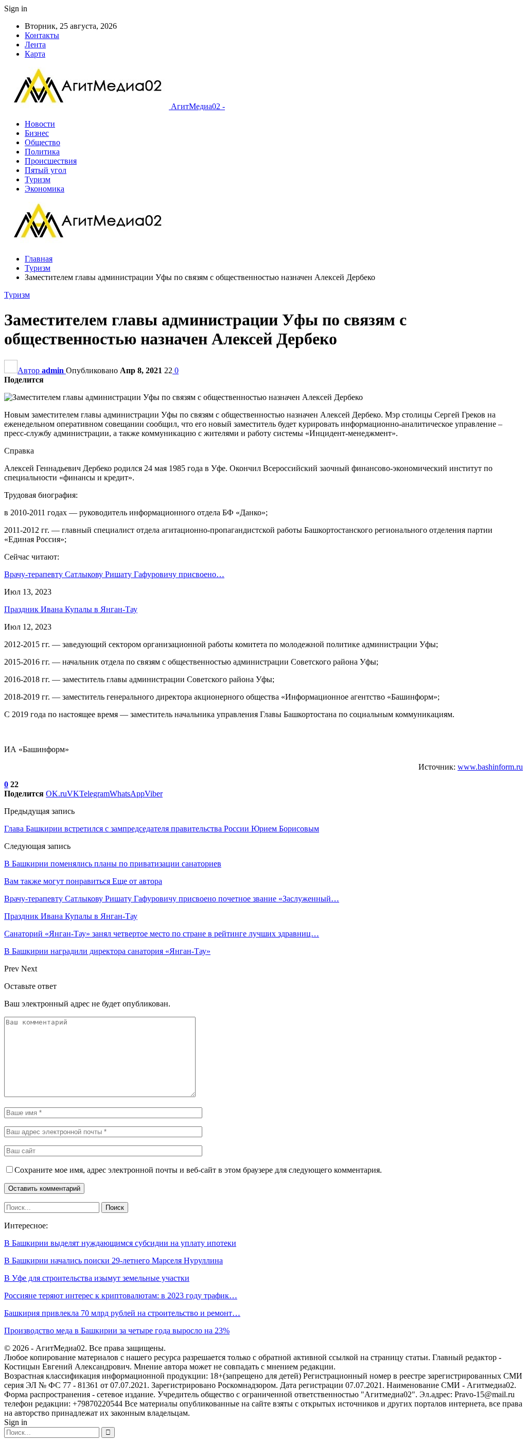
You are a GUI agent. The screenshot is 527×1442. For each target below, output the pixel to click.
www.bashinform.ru (490, 766)
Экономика (44, 188)
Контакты (42, 35)
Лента (35, 44)
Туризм (37, 179)
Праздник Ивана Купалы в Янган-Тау (70, 609)
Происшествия (51, 161)
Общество (42, 142)
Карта (35, 53)
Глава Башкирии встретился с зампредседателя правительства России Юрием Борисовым (161, 828)
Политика (42, 151)
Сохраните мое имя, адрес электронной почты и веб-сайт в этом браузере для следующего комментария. (198, 1170)
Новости (40, 123)
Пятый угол (45, 170)
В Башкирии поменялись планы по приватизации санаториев (112, 863)
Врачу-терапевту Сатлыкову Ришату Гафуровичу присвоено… (114, 574)
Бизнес (37, 133)
